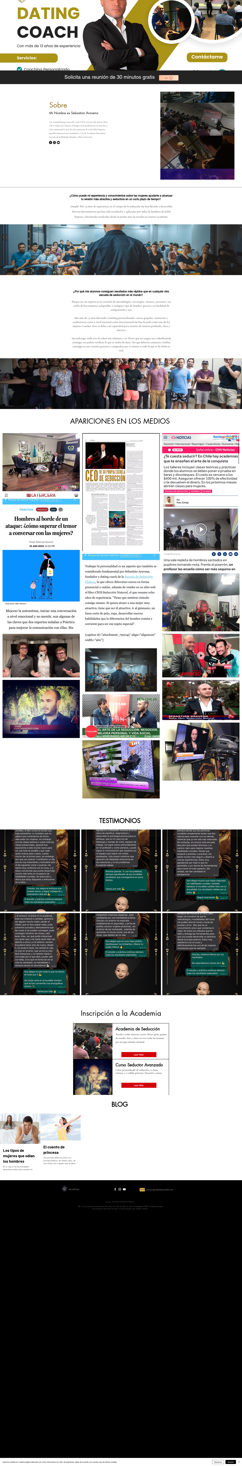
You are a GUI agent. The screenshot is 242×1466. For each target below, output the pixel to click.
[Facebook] (50, 142)
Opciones (218, 1462)
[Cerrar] (238, 1462)
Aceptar (231, 1462)
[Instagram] (54, 142)
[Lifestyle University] (115, 1189)
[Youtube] (58, 142)
